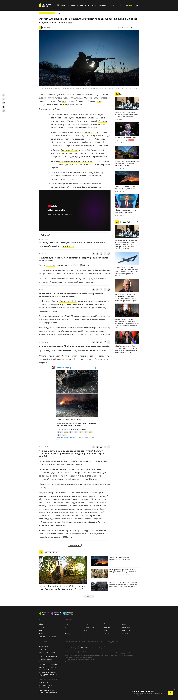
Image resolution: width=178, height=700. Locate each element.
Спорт (86, 634)
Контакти (42, 649)
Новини (125, 634)
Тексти (93, 5)
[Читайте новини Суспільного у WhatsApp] (103, 647)
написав (42, 533)
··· (120, 5)
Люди (86, 630)
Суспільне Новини (74, 104)
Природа (68, 634)
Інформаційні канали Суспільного (47, 668)
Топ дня (87, 624)
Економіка (126, 627)
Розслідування (103, 5)
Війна (63, 5)
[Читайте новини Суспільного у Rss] (66, 647)
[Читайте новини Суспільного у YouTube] (87, 647)
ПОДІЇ (58, 13)
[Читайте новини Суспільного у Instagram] (82, 647)
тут (64, 101)
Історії (105, 630)
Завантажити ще (74, 545)
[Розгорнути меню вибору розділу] (58, 5)
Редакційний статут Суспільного (47, 686)
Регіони (80, 5)
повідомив (50, 265)
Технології (126, 630)
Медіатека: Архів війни (47, 637)
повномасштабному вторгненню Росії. (92, 94)
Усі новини (71, 5)
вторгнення (65, 183)
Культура (106, 634)
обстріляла (65, 114)
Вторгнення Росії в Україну (47, 13)
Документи (43, 682)
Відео (87, 5)
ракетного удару (91, 132)
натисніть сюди (90, 659)
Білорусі (57, 172)
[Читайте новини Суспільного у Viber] (92, 647)
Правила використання (48, 656)
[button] (3, 95)
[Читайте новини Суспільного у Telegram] (98, 647)
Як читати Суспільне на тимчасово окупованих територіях (48, 674)
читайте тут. (68, 246)
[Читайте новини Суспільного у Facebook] (72, 647)
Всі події (45, 235)
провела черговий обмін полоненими (75, 161)
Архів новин (43, 646)
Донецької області (69, 150)
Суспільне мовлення (47, 653)
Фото (112, 5)
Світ (66, 630)
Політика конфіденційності (50, 664)
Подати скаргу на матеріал (49, 679)
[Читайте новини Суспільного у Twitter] (77, 647)
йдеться (101, 307)
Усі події (68, 624)
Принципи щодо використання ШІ (46, 660)
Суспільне (47, 28)
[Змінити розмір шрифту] (137, 28)
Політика (106, 627)
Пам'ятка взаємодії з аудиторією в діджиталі (48, 691)
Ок (170, 693)
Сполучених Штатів (68, 301)
